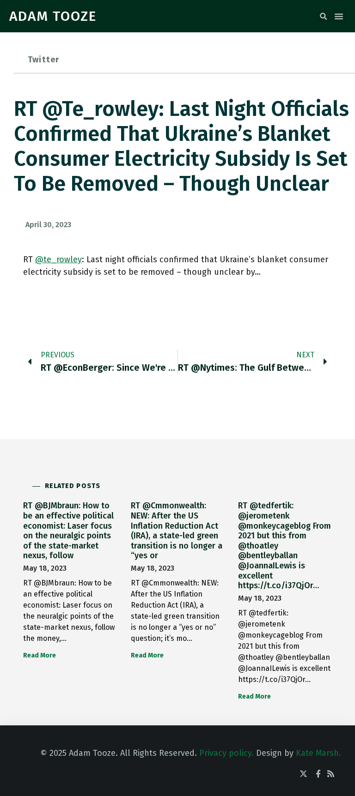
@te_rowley (58, 259)
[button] (323, 16)
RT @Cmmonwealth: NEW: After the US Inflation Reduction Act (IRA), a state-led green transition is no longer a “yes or (176, 531)
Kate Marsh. (318, 753)
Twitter (43, 59)
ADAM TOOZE (53, 16)
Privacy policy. (226, 753)
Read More (39, 655)
